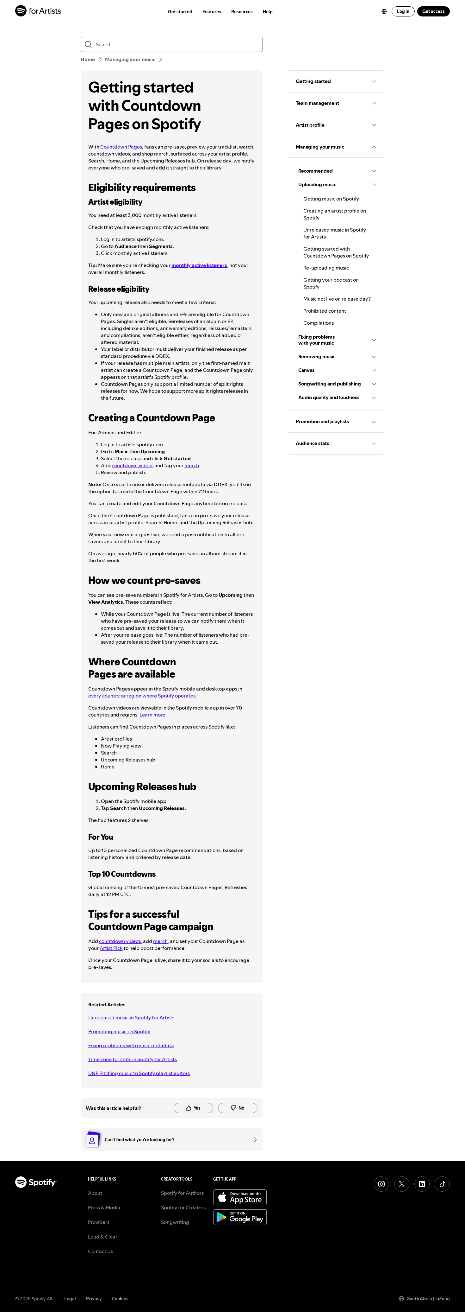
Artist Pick (111, 948)
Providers (98, 1222)
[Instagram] (381, 1184)
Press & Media (104, 1207)
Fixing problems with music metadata (131, 1045)
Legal (70, 1299)
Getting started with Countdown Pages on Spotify (336, 252)
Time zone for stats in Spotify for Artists (132, 1059)
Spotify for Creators (183, 1207)
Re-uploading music (326, 267)
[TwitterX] (401, 1184)
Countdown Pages (120, 146)
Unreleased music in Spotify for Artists (131, 1017)
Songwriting (175, 1222)
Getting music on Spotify (331, 198)
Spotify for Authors (182, 1192)
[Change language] (384, 11)
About (95, 1192)
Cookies (120, 1299)
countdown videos (132, 465)
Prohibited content (324, 310)
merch (191, 465)
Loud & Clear (102, 1236)
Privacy (94, 1299)
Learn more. (153, 714)
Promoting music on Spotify (119, 1031)
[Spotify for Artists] (38, 11)
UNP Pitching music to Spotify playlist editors (139, 1073)
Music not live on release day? (337, 298)
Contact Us (100, 1251)
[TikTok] (442, 1184)
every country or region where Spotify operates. (142, 695)
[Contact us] (253, 1139)
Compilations (318, 322)
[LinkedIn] (422, 1184)
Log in (403, 11)
